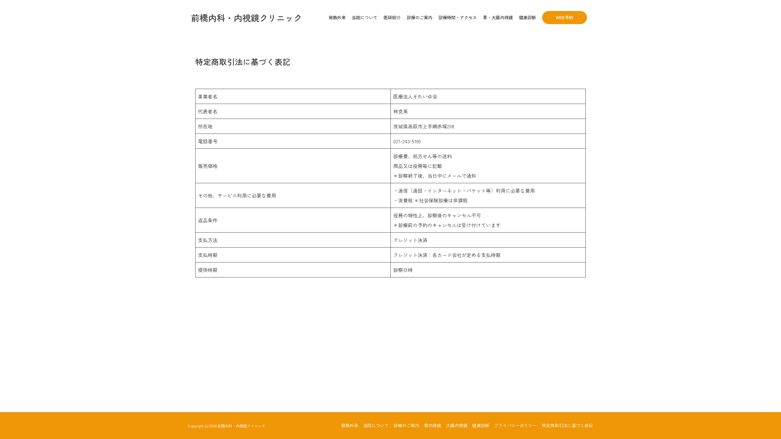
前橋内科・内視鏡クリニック (246, 18)
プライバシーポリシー (515, 425)
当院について (376, 425)
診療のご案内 (406, 425)
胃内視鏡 (432, 425)
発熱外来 (349, 425)
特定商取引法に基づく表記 (567, 425)
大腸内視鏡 (456, 425)
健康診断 (480, 425)
